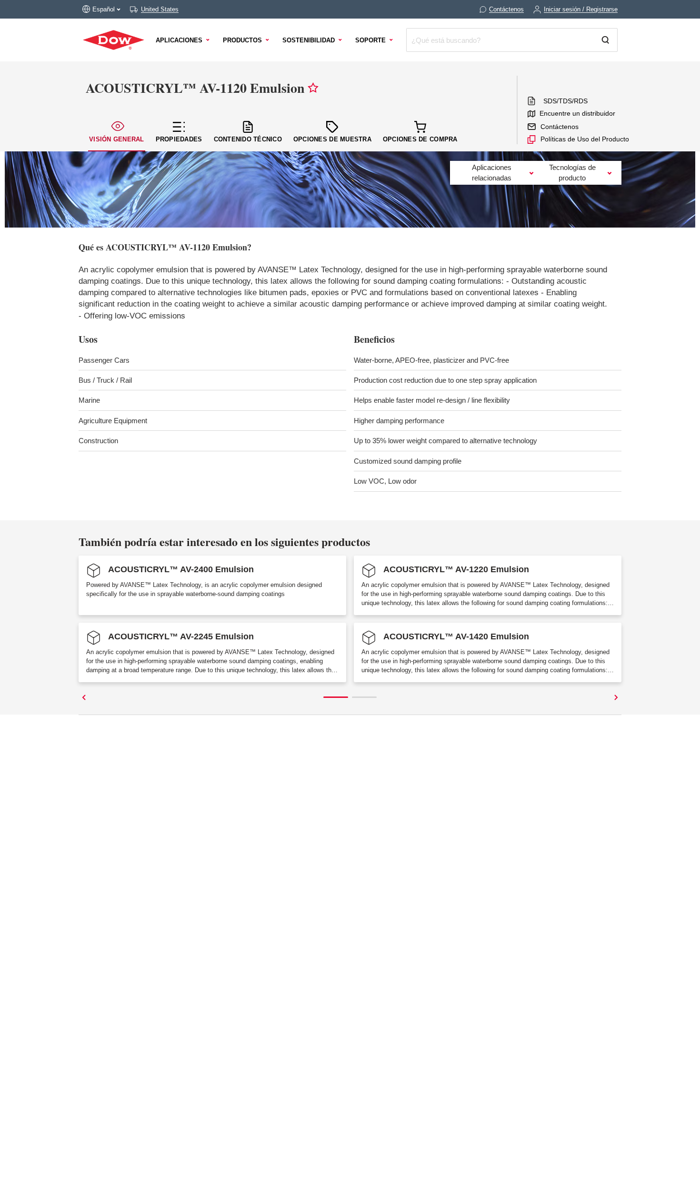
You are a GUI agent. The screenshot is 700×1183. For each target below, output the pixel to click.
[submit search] (609, 40)
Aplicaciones (179, 40)
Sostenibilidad (308, 40)
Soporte (370, 40)
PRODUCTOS (242, 40)
